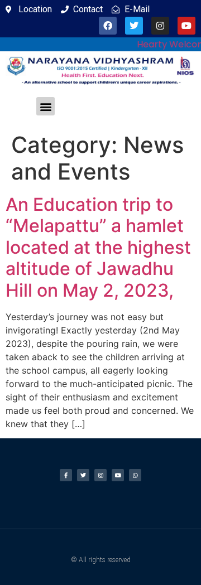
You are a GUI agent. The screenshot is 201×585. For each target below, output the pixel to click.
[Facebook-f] (66, 475)
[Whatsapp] (135, 475)
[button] (45, 106)
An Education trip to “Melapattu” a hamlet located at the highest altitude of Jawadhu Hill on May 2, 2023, (98, 247)
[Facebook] (108, 26)
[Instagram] (160, 26)
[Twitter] (134, 26)
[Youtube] (186, 26)
